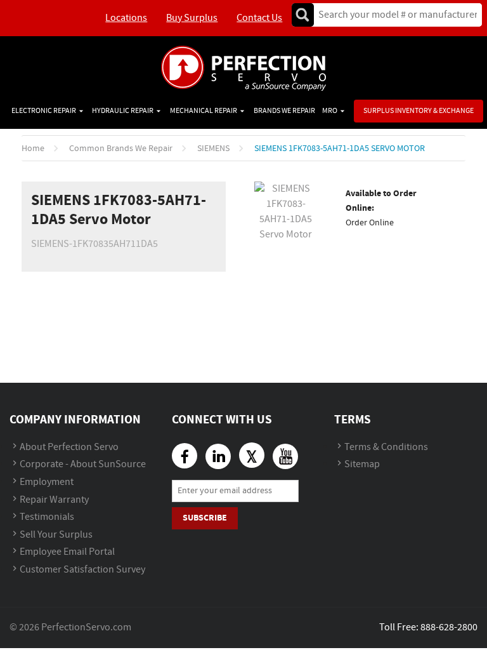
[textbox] (393, 15)
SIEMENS (213, 148)
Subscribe (205, 518)
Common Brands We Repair (120, 148)
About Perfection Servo (69, 447)
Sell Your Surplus (56, 534)
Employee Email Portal (67, 552)
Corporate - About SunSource (83, 464)
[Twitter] (251, 455)
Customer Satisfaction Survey (82, 569)
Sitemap (362, 464)
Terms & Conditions (386, 447)
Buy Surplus (192, 18)
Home (33, 148)
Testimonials (47, 517)
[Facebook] (184, 455)
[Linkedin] (218, 456)
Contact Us (259, 18)
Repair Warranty (54, 500)
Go (302, 15)
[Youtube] (285, 456)
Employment (47, 482)
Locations (126, 18)
